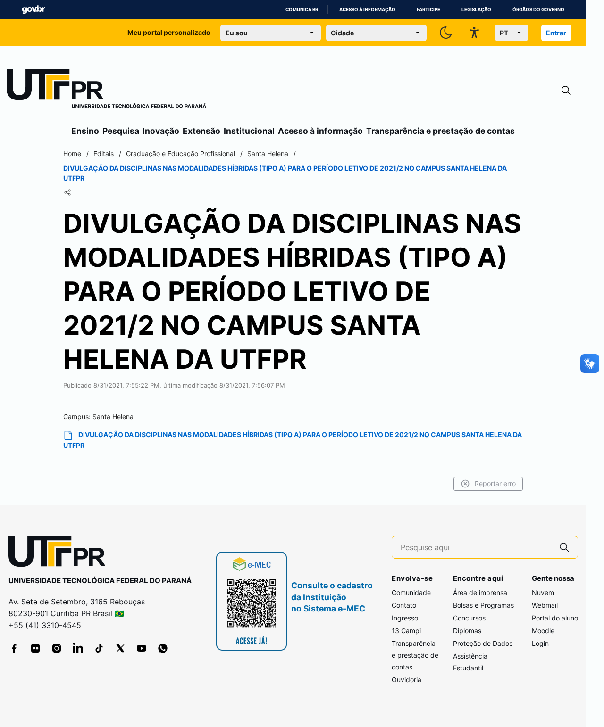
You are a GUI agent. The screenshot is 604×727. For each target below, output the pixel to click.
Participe (428, 9)
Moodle (543, 631)
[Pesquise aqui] (564, 547)
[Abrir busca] (566, 91)
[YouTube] (141, 648)
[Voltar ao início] (60, 553)
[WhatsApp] (162, 648)
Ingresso (405, 618)
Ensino (85, 131)
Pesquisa (120, 131)
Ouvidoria (406, 680)
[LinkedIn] (78, 648)
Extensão (201, 131)
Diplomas (467, 631)
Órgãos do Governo (538, 9)
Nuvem (543, 592)
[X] (120, 648)
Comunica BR (301, 9)
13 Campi (406, 631)
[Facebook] (14, 648)
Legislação (476, 9)
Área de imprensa (480, 592)
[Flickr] (35, 648)
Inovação (161, 131)
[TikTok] (99, 648)
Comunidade (411, 592)
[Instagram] (56, 648)
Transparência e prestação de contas (440, 131)
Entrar (556, 33)
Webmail (545, 605)
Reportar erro (495, 483)
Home (72, 153)
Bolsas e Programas (483, 605)
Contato (404, 605)
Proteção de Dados (482, 643)
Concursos (469, 618)
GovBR (33, 9)
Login (540, 643)
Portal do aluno (555, 618)
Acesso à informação (367, 9)
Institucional (249, 131)
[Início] (107, 90)
